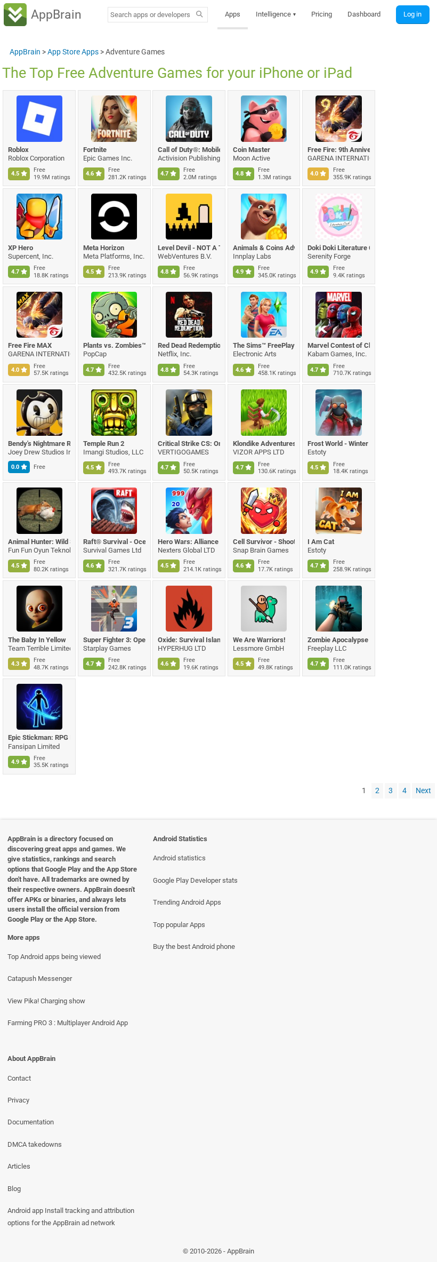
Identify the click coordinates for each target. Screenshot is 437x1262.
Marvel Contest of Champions (338, 345)
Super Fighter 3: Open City (114, 640)
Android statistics (179, 858)
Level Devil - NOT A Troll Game (189, 248)
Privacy (18, 1100)
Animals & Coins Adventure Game (264, 248)
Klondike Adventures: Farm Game (264, 444)
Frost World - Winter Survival (338, 444)
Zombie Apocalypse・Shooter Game (338, 640)
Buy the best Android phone (194, 946)
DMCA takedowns (34, 1144)
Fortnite (95, 150)
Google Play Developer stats (195, 880)
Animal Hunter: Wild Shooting (39, 542)
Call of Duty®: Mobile (189, 150)
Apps (232, 14)
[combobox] (150, 14)
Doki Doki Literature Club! (338, 248)
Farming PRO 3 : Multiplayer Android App (67, 1023)
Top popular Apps (179, 925)
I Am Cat (320, 542)
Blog (14, 1189)
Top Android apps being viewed (54, 957)
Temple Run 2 (103, 444)
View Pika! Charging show (46, 1001)
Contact (19, 1078)
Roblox (18, 150)
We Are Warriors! (259, 640)
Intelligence (276, 14)
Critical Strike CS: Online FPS (189, 444)
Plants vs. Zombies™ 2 (114, 345)
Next (423, 790)
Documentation (30, 1122)
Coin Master (251, 150)
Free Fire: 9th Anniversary (338, 150)
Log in (412, 14)
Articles (18, 1166)
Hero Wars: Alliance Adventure (189, 542)
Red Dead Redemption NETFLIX (189, 345)
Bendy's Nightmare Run (39, 444)
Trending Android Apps (187, 902)
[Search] (199, 14)
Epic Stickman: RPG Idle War (39, 737)
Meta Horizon (103, 248)
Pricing (321, 14)
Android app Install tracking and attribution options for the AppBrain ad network (70, 1217)
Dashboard (364, 14)
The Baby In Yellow (37, 640)
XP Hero (20, 248)
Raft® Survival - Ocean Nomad (114, 542)
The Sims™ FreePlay (264, 345)
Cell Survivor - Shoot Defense (264, 542)
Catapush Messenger (39, 979)
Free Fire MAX (30, 345)
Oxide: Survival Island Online (189, 640)
